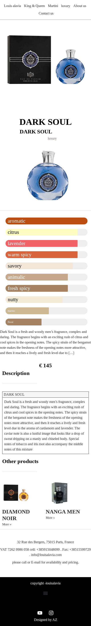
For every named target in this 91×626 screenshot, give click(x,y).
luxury (65, 6)
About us (79, 6)
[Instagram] (51, 613)
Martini (53, 6)
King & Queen (34, 6)
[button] (45, 593)
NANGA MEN (63, 512)
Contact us (46, 13)
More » (6, 524)
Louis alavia (12, 6)
